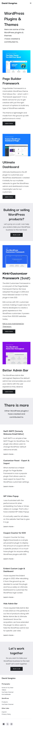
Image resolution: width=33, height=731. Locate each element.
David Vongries (9, 3)
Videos (4, 690)
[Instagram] (11, 724)
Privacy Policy (6, 714)
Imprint (4, 712)
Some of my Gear (7, 688)
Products (5, 702)
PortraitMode (6, 694)
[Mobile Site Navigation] (30, 3)
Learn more (8, 454)
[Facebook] (3, 724)
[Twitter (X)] (7, 724)
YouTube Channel (7, 692)
